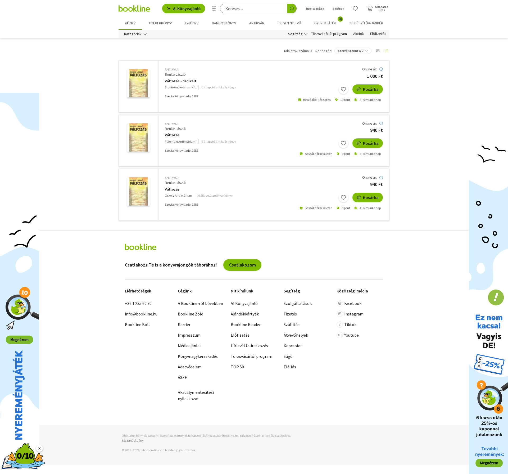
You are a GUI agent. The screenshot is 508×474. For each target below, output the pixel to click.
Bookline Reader (246, 324)
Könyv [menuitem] (130, 23)
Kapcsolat (293, 345)
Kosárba (371, 89)
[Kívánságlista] (355, 8)
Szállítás (292, 324)
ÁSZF (182, 377)
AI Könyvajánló (187, 8)
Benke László (175, 74)
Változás (172, 135)
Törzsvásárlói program (329, 34)
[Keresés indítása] (292, 8)
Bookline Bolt (137, 324)
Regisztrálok (315, 9)
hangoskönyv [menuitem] (224, 23)
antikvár (171, 69)
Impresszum (189, 335)
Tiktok (350, 324)
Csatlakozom (242, 265)
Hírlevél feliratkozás (249, 345)
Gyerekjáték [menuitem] (328, 21)
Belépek (338, 9)
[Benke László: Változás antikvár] (138, 83)
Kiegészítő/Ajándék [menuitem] (366, 23)
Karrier (184, 324)
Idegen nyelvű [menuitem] (289, 23)
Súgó (288, 356)
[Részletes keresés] (214, 8)
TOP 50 (237, 366)
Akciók (358, 34)
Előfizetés (378, 34)
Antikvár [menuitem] (256, 23)
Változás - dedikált (180, 81)
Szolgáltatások (298, 303)
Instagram (354, 314)
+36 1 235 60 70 (138, 303)
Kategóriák (133, 33)
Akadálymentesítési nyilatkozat (196, 395)
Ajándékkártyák (245, 314)
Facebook (352, 303)
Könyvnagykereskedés (198, 356)
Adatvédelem (190, 366)
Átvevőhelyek (296, 335)
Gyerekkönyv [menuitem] (160, 23)
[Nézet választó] (378, 51)
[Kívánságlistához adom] (343, 89)
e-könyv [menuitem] (191, 23)
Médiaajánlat (189, 345)
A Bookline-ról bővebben (200, 303)
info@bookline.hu (141, 314)
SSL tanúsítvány (133, 441)
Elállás (290, 366)
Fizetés (290, 314)
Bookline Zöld (190, 314)
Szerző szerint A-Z (351, 51)
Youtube (351, 335)
